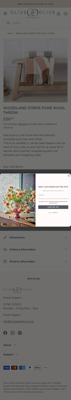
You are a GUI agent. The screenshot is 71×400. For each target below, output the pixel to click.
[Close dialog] (69, 175)
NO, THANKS (53, 212)
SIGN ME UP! (53, 207)
